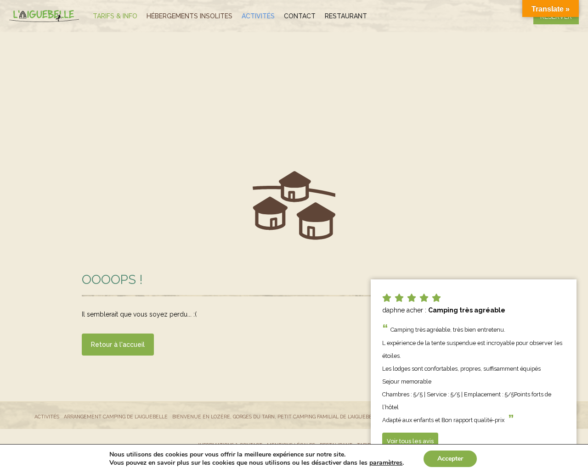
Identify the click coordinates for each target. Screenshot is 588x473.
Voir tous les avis (410, 441)
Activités (258, 16)
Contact (300, 16)
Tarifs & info (115, 16)
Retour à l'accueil (118, 344)
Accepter (450, 458)
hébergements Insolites (189, 16)
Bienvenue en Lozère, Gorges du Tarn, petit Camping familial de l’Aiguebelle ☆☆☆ (284, 416)
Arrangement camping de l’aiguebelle (116, 416)
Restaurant (346, 16)
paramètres (385, 463)
